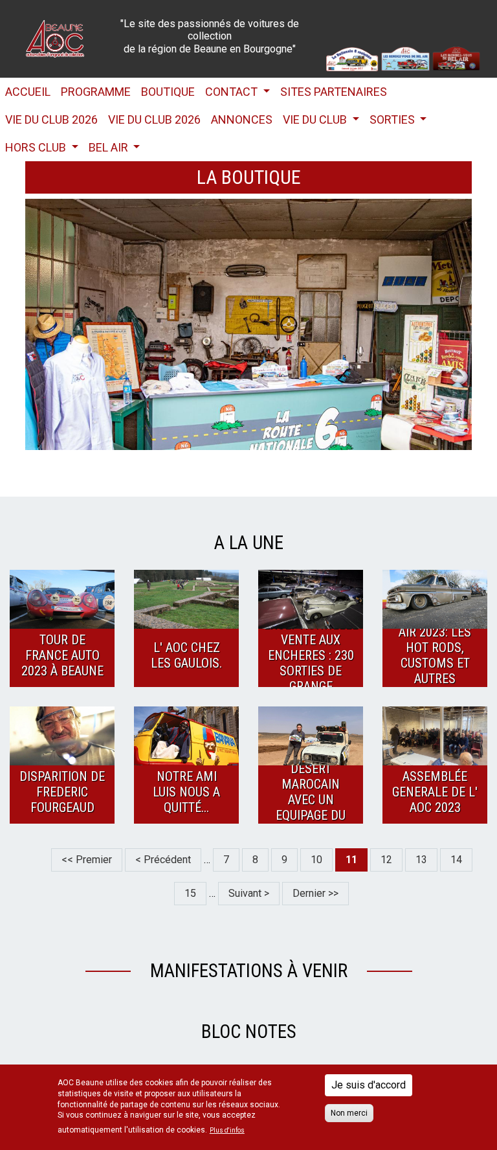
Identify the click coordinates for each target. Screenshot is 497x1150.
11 (357, 862)
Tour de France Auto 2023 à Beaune (62, 655)
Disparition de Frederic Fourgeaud (62, 792)
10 (322, 859)
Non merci (349, 1113)
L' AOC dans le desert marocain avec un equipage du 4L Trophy (311, 792)
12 (392, 859)
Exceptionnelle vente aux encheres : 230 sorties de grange (310, 655)
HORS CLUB (37, 147)
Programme (96, 91)
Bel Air (110, 147)
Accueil (27, 91)
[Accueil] (55, 38)
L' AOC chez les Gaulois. (186, 655)
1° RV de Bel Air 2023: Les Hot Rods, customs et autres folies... (435, 655)
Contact (232, 91)
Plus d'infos (227, 1130)
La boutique (249, 177)
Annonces (241, 119)
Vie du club (316, 119)
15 (195, 893)
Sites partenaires (333, 91)
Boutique (168, 91)
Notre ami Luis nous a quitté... (186, 792)
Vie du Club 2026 (51, 119)
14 (461, 859)
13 (426, 859)
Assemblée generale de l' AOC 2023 (435, 792)
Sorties (393, 119)
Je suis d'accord (368, 1085)
